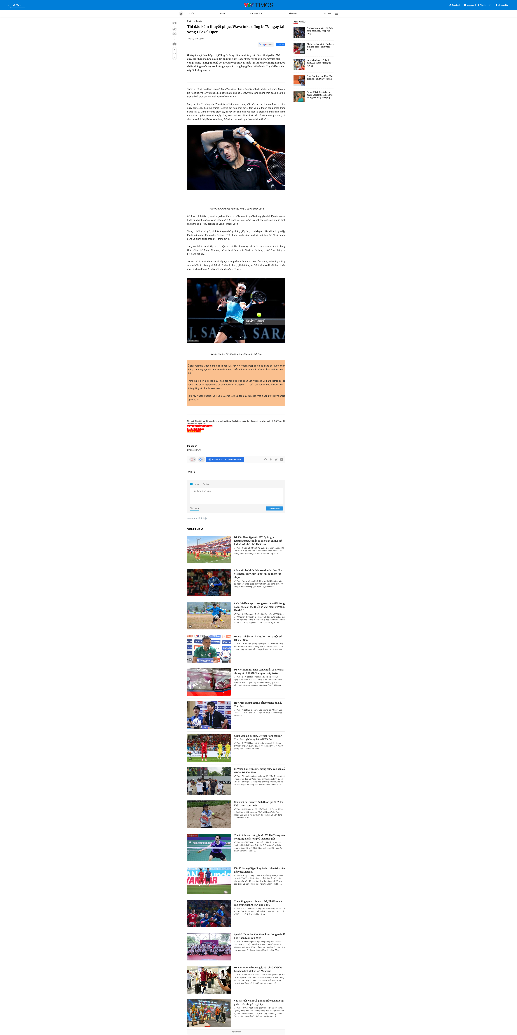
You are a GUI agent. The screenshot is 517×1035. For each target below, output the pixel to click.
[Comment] (174, 34)
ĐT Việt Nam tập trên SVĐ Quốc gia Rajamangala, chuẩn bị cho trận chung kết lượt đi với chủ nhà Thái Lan (258, 541)
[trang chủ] (181, 13)
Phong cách (256, 14)
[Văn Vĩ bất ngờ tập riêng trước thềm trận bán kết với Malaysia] (209, 880)
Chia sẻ (281, 44)
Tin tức (191, 14)
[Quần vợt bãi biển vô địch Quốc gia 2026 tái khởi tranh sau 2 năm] (209, 814)
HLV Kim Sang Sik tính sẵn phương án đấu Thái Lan (258, 704)
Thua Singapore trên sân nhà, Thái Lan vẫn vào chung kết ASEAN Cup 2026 (258, 903)
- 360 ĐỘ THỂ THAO (195, 429)
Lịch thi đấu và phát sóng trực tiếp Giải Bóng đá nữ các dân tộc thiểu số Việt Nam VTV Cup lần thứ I (259, 607)
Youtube (470, 5)
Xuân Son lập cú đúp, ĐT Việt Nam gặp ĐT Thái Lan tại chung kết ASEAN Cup (258, 737)
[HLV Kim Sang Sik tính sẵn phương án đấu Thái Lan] (209, 715)
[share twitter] (276, 459)
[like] (174, 23)
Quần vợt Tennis (194, 21)
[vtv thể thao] (258, 5)
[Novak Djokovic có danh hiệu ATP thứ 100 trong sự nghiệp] (299, 64)
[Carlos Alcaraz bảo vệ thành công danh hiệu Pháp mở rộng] (299, 32)
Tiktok (482, 5)
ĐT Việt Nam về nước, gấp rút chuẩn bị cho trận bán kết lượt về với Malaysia (258, 969)
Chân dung (293, 14)
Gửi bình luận (274, 508)
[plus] (174, 49)
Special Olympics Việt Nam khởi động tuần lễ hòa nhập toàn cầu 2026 (259, 936)
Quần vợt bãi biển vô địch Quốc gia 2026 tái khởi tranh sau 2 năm (258, 804)
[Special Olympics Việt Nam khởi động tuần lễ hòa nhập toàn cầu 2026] (209, 946)
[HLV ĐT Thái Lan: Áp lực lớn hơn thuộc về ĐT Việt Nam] (209, 649)
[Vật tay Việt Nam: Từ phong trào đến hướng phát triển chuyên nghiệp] (209, 1013)
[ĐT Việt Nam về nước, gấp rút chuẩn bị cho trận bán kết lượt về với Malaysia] (209, 980)
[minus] (174, 57)
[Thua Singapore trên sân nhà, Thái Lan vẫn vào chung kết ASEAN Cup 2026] (209, 913)
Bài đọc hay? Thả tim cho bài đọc (227, 459)
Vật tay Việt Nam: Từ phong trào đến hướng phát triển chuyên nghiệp (259, 1002)
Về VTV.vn (17, 5)
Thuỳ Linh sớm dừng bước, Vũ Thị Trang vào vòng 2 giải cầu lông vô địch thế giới (259, 837)
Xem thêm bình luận (197, 518)
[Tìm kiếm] (490, 5)
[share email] (281, 459)
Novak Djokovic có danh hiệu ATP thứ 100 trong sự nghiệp (319, 63)
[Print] (174, 44)
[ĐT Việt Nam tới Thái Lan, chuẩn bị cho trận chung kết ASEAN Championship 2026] (209, 682)
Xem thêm (236, 1032)
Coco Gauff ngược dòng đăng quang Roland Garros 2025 (320, 77)
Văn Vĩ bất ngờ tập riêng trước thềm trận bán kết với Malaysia (259, 870)
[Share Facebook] (265, 459)
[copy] (174, 29)
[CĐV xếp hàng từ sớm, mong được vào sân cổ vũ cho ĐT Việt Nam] (209, 781)
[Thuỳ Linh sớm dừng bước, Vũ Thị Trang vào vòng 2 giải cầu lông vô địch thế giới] (209, 847)
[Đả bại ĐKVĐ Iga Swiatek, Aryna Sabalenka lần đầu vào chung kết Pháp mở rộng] (299, 96)
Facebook (456, 5)
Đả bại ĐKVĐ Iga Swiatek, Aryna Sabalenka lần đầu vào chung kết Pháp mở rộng (320, 95)
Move (222, 14)
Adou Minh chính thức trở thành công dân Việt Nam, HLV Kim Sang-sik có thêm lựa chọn (258, 574)
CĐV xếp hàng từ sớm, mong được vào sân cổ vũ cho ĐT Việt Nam (259, 771)
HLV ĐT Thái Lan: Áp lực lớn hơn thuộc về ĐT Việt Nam (258, 638)
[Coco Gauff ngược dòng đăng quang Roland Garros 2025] (299, 80)
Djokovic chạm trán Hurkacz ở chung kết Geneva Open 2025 (320, 47)
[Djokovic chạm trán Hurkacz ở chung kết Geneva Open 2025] (299, 48)
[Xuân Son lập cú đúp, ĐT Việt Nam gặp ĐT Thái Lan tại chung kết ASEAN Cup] (209, 748)
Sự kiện (327, 14)
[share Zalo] (271, 459)
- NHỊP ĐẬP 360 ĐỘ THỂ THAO (199, 426)
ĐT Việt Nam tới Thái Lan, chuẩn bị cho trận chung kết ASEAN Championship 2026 (259, 671)
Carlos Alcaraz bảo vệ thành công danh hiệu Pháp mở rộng (320, 31)
